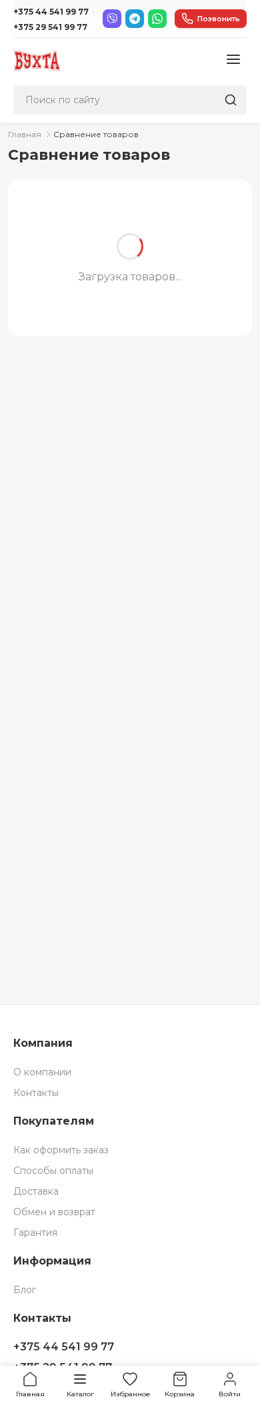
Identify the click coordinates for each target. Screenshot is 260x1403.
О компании (42, 1072)
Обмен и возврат (54, 1212)
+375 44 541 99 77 (51, 12)
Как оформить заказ (61, 1150)
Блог (24, 1290)
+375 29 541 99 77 (50, 27)
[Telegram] (134, 18)
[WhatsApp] (157, 18)
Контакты (36, 1093)
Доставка (36, 1191)
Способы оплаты (53, 1171)
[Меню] (233, 60)
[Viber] (112, 18)
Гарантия (35, 1233)
